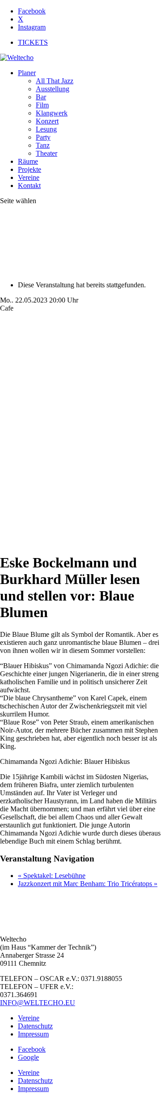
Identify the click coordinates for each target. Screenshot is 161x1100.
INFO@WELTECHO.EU (37, 1002)
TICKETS (33, 42)
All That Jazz (54, 81)
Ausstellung (52, 89)
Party (43, 137)
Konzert (47, 121)
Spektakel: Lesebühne (51, 875)
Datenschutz (35, 1026)
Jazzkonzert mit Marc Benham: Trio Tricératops (87, 883)
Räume (28, 161)
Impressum (33, 1034)
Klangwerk (52, 113)
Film (42, 105)
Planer (27, 73)
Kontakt (29, 185)
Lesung (46, 129)
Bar (41, 97)
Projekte (29, 169)
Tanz (43, 145)
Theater (46, 153)
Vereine (28, 177)
